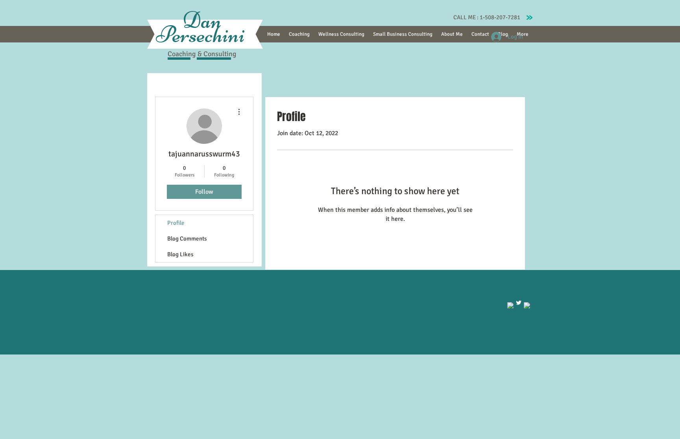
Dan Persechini (202, 27)
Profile (176, 222)
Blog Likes (180, 254)
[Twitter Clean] (519, 302)
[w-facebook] (510, 305)
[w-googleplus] (527, 305)
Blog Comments (187, 238)
